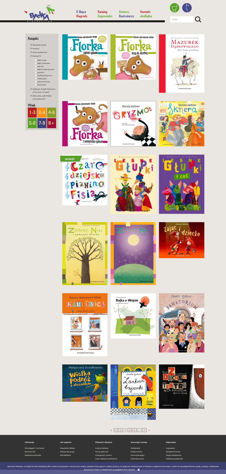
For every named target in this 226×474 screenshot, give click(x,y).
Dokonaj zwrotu (137, 458)
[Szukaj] (198, 19)
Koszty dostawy (101, 448)
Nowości (36, 48)
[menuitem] (82, 12)
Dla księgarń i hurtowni (34, 448)
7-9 (42, 123)
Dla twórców (30, 451)
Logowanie (170, 448)
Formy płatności (102, 451)
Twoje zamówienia (173, 455)
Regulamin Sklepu (67, 448)
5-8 (32, 123)
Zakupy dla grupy (67, 451)
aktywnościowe (43, 81)
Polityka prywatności (174, 458)
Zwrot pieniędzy (137, 455)
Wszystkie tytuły (39, 45)
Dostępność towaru (103, 455)
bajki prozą (41, 60)
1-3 (32, 112)
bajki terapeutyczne (45, 69)
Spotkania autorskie (33, 455)
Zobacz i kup (82, 78)
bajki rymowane (43, 63)
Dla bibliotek (65, 455)
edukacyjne (42, 78)
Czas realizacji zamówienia (106, 458)
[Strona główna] (49, 14)
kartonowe (41, 84)
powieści (40, 72)
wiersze (40, 66)
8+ (51, 123)
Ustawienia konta (173, 451)
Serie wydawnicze (39, 52)
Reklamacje (135, 448)
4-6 (51, 112)
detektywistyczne (44, 75)
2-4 (42, 112)
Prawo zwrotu (136, 451)
